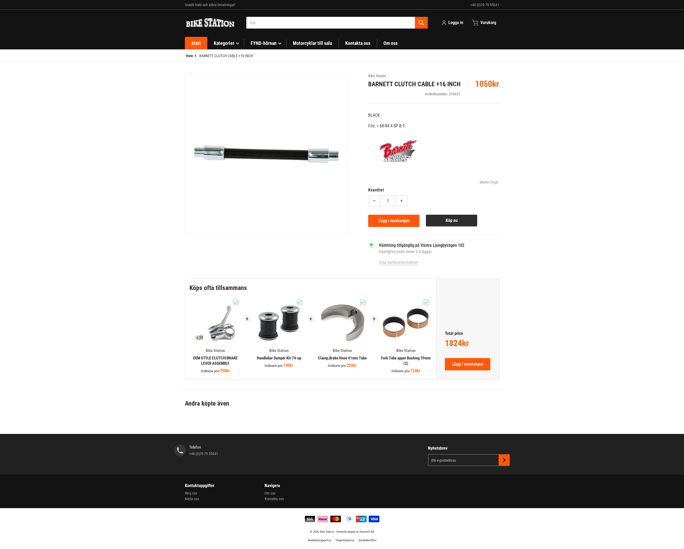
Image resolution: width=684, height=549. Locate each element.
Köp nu (452, 220)
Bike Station (327, 532)
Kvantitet (376, 190)
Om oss (270, 493)
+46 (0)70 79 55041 (484, 5)
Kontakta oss (274, 499)
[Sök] (421, 23)
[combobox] (337, 23)
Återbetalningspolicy (319, 540)
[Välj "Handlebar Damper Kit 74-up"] (299, 302)
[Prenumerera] (504, 460)
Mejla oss (192, 499)
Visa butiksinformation (398, 262)
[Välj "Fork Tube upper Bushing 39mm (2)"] (426, 302)
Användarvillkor (367, 540)
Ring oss (191, 493)
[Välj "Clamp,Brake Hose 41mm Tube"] (363, 302)
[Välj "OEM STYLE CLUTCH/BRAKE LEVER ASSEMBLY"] (236, 302)
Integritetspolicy (345, 540)
